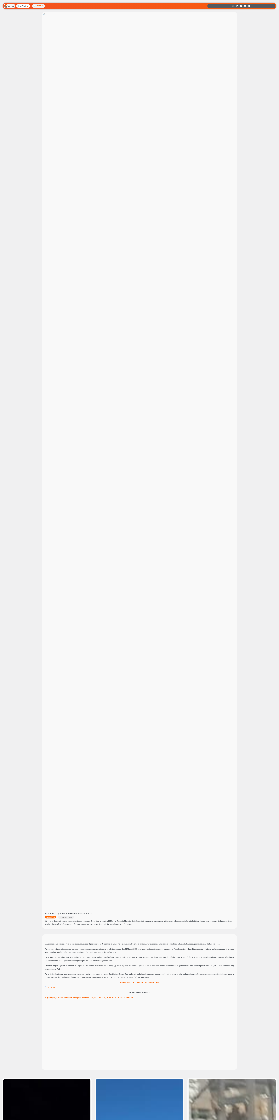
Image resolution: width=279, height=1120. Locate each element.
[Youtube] (245, 6)
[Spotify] (249, 6)
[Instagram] (233, 6)
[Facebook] (241, 6)
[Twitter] (237, 6)
